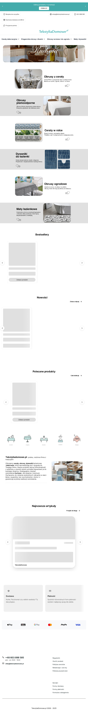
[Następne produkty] (82, 262)
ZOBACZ (44, 8)
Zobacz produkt (22, 280)
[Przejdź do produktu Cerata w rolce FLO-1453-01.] (16, 322)
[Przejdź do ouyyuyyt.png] (44, 440)
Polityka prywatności (60, 671)
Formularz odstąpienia (61, 692)
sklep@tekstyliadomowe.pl (60, 14)
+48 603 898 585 (14, 657)
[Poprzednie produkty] (2, 262)
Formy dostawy (58, 686)
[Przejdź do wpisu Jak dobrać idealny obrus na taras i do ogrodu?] (44, 527)
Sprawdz (11, 447)
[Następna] (85, 6)
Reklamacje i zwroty (60, 668)
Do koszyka (16, 345)
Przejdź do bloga (71, 510)
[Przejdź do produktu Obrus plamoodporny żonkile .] (24, 394)
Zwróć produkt (58, 661)
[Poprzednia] (2, 6)
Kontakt (55, 683)
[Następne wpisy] (80, 542)
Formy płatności (58, 689)
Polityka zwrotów (59, 664)
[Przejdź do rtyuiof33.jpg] (76, 440)
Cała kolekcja (75, 375)
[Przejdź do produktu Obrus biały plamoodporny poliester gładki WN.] (22, 256)
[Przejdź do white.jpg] (60, 440)
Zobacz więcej (74, 301)
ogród (19, 543)
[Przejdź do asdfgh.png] (11, 440)
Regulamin (56, 658)
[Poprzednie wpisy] (8, 542)
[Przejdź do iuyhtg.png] (27, 440)
